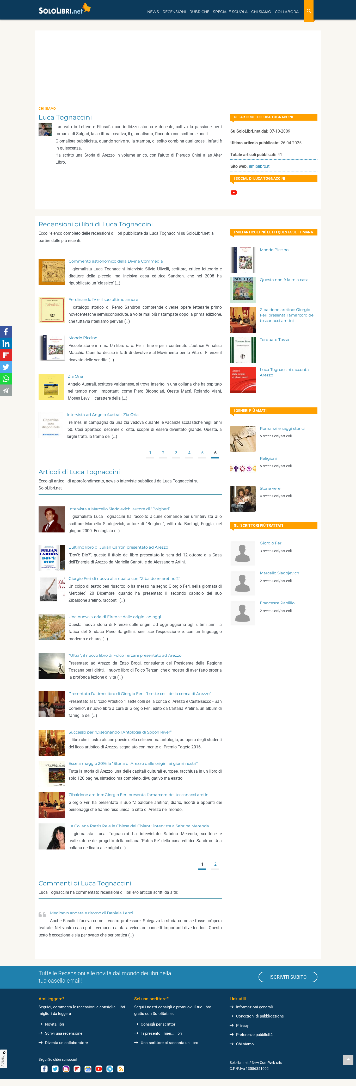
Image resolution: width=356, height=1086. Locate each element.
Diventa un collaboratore (66, 1042)
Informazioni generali (254, 1007)
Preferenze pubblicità (254, 1034)
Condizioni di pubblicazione (260, 1016)
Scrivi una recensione (63, 1033)
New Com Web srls (267, 1062)
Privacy (242, 1025)
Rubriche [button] (199, 11)
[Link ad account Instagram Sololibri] (65, 1068)
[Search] (309, 11)
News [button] (153, 11)
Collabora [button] (287, 11)
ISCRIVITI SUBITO (287, 977)
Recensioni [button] (174, 11)
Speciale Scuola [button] (230, 11)
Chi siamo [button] (261, 11)
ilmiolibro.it (259, 166)
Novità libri (54, 1024)
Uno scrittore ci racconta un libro (169, 1042)
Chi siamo (245, 1044)
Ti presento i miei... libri (161, 1033)
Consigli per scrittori (158, 1024)
